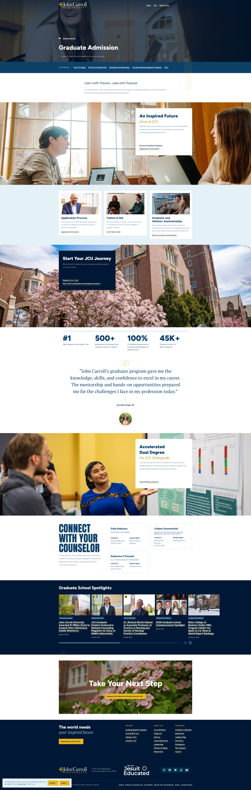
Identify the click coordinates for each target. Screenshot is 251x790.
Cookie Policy (22, 784)
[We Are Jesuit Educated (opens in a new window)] (136, 770)
